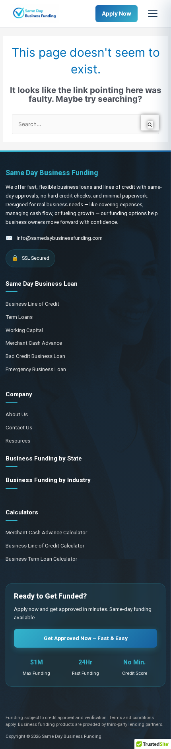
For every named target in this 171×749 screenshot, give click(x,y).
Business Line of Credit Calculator (45, 546)
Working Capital (24, 330)
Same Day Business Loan (42, 283)
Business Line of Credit (32, 304)
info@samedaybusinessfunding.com (60, 238)
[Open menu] (152, 13)
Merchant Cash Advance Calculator (46, 533)
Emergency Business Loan (36, 369)
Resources (18, 441)
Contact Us (19, 428)
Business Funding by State (44, 458)
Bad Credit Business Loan (35, 356)
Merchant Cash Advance (34, 343)
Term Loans (19, 317)
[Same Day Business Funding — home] (34, 13)
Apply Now (116, 13)
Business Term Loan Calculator (41, 559)
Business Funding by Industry (48, 480)
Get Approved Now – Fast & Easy (86, 638)
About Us (17, 414)
